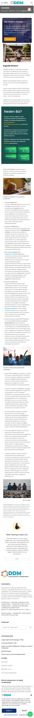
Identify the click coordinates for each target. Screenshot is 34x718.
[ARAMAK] (30, 627)
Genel (18, 11)
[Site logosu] (17, 3)
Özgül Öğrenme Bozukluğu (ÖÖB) (12, 640)
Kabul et (9, 711)
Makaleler (12, 11)
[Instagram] (17, 559)
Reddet (24, 711)
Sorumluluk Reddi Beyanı (11, 715)
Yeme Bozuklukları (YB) (9, 643)
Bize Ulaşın (4, 662)
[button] (31, 695)
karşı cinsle (8, 323)
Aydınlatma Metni (24, 715)
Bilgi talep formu (6, 669)
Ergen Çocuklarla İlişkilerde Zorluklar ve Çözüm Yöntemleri (17, 647)
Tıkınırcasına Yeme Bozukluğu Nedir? (13, 654)
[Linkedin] (16, 559)
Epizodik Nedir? (6, 651)
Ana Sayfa (4, 11)
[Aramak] (32, 3)
